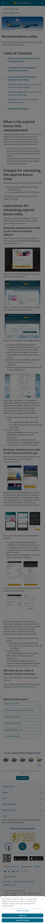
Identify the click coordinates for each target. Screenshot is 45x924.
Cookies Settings (22, 911)
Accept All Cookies (22, 920)
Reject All (22, 915)
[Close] (42, 899)
